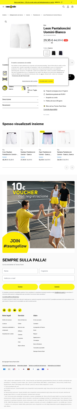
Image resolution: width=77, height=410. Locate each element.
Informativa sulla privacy (9, 365)
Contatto (35, 323)
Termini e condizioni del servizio (37, 365)
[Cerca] (63, 6)
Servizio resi (21, 327)
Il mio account (37, 320)
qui (42, 74)
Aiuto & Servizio (22, 320)
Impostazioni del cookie (29, 81)
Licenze (4, 323)
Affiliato (20, 331)
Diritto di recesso (7, 320)
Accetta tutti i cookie (46, 81)
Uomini (28, 15)
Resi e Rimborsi (37, 344)
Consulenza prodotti (38, 347)
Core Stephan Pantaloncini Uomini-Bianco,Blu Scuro (9, 153)
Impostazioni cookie (7, 333)
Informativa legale (22, 365)
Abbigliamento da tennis (16, 15)
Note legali (26, 76)
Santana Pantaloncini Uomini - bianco (28, 153)
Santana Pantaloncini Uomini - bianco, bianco (65, 153)
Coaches (20, 338)
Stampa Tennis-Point (39, 351)
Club (19, 342)
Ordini (19, 323)
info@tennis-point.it (60, 292)
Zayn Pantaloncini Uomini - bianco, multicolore (45, 153)
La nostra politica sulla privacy (10, 296)
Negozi (35, 333)
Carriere (20, 334)
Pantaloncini (36, 15)
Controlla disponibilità (50, 109)
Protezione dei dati (17, 76)
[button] (3, 6)
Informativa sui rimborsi (54, 365)
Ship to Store (21, 345)
